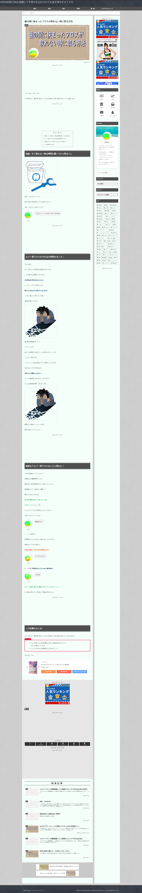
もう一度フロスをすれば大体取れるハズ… (56, 138)
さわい (107, 142)
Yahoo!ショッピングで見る (80, 671)
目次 (55, 132)
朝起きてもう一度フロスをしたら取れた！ (56, 141)
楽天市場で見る (64, 671)
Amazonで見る (48, 671)
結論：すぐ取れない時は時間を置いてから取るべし (58, 136)
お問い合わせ (27, 890)
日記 (27, 708)
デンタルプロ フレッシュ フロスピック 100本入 (55, 664)
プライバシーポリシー (38, 890)
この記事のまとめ (49, 144)
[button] (85, 744)
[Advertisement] (57, 77)
